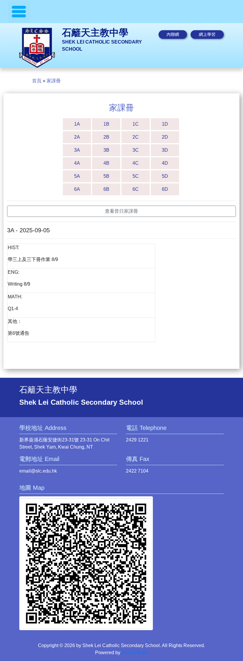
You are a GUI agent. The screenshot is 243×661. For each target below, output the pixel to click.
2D (165, 137)
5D (165, 176)
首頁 (36, 80)
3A (77, 150)
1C (135, 124)
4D (165, 163)
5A (77, 176)
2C (135, 137)
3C (135, 150)
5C (135, 176)
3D (165, 150)
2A (77, 137)
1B (106, 124)
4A (77, 163)
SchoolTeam (135, 652)
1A (77, 124)
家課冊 (54, 80)
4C (135, 163)
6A (77, 189)
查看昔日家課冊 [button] (121, 211)
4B (106, 163)
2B (106, 137)
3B (106, 150)
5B (106, 176)
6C (135, 189)
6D (165, 189)
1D (165, 124)
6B (106, 189)
